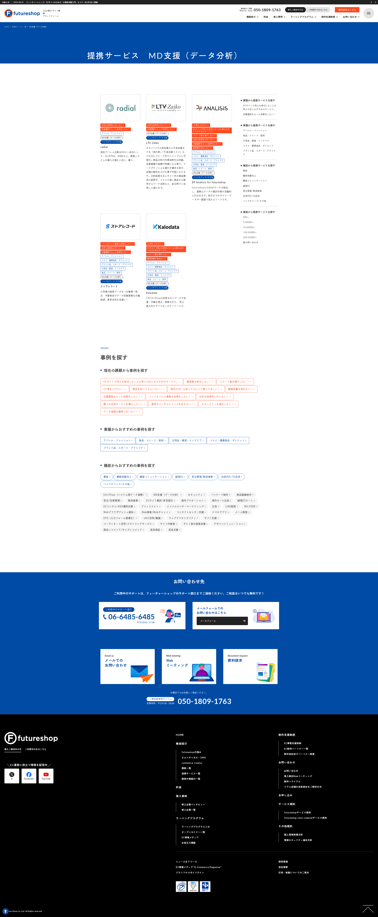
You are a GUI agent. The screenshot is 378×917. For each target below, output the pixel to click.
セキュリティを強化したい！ (218, 404)
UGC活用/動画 (152, 518)
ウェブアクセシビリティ (182, 518)
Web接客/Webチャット (155, 512)
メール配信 (241, 512)
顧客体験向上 (249, 176)
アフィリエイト (150, 506)
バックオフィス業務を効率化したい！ (170, 396)
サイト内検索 (167, 524)
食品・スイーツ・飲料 (254, 136)
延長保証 (155, 530)
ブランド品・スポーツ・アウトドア (259, 152)
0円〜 (246, 217)
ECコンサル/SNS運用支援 (118, 506)
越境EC (246, 186)
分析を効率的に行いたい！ (214, 396)
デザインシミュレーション (228, 524)
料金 (266, 16)
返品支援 (173, 530)
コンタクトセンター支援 (190, 512)
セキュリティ (195, 495)
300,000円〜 (250, 237)
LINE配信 (230, 506)
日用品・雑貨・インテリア (256, 141)
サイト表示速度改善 (194, 524)
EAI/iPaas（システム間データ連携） (124, 495)
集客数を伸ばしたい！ (199, 381)
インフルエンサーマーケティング (185, 506)
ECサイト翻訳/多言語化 (159, 500)
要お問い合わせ (250, 242)
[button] (371, 2)
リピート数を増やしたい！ (234, 381)
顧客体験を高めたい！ (240, 389)
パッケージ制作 (219, 495)
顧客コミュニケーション (255, 181)
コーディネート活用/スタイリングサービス (128, 524)
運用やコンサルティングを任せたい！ (172, 404)
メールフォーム (208, 621)
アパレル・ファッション (255, 130)
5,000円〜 (248, 222)
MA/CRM (249, 506)
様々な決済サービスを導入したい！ (123, 404)
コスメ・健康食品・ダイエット (258, 146)
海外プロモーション (192, 500)
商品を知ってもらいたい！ (147, 389)
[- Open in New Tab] (181, 886)
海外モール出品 (220, 500)
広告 (214, 506)
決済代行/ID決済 (251, 196)
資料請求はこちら (347, 9)
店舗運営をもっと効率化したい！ (259, 114)
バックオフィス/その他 (254, 201)
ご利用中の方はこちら (318, 9)
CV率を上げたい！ (114, 389)
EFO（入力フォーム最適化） (120, 518)
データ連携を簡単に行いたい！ (121, 411)
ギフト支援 (210, 518)
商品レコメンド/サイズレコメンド (123, 530)
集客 (245, 171)
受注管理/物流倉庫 (252, 191)
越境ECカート (245, 500)
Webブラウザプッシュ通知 (118, 512)
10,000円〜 (249, 227)
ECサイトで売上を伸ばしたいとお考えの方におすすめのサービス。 (259, 107)
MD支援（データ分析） (166, 495)
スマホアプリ (219, 512)
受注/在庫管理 (112, 500)
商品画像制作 (244, 495)
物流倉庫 (133, 500)
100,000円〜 (250, 232)
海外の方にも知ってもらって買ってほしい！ (195, 389)
